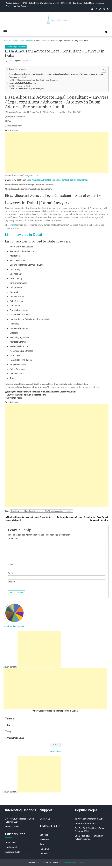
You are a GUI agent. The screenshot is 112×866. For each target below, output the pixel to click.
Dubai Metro (89, 3)
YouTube (44, 835)
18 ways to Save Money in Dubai (89, 819)
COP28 (24, 3)
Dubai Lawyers (17, 511)
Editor (9, 61)
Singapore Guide (12, 852)
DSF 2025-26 (66, 3)
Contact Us (45, 819)
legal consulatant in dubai (61, 511)
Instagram (44, 849)
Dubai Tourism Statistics (14, 626)
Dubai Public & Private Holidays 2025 (44, 3)
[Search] (106, 32)
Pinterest (44, 853)
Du (8, 725)
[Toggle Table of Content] (102, 70)
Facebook (44, 839)
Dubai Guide (10, 842)
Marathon (100, 3)
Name (10, 564)
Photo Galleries (12, 826)
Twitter (43, 844)
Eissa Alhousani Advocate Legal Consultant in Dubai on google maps (57, 180)
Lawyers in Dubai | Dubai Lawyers (22, 83)
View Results (55, 751)
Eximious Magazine (66, 862)
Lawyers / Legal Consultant (16, 47)
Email (10, 573)
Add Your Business (20, 6)
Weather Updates (12, 3)
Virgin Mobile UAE (15, 738)
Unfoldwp (80, 862)
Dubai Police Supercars (85, 823)
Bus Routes (77, 3)
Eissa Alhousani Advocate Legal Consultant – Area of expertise (35, 80)
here (13, 225)
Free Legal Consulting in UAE (37, 511)
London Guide (11, 847)
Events (8, 6)
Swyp (9, 731)
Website (11, 582)
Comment (13, 538)
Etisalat (10, 719)
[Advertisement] (56, 152)
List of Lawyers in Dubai (21, 86)
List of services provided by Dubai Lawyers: (28, 89)
